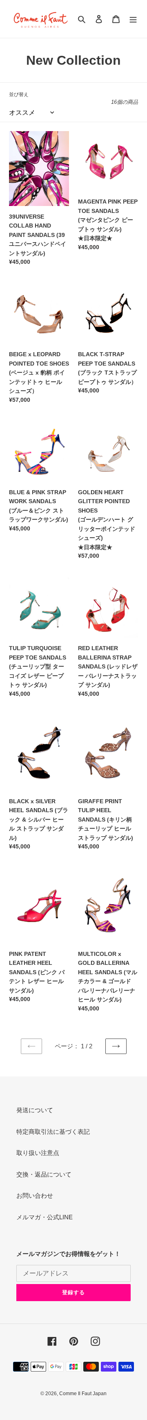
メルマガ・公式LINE (44, 1217)
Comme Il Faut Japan (83, 1393)
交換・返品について (43, 1174)
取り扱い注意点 (37, 1152)
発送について (34, 1110)
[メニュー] (133, 19)
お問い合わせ (34, 1195)
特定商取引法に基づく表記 (53, 1131)
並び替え (19, 94)
